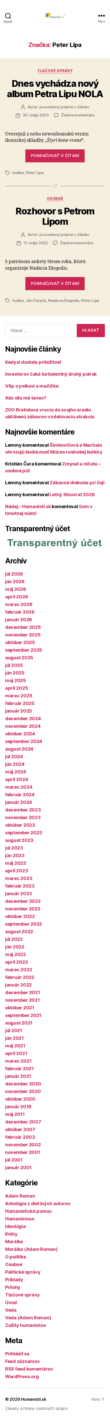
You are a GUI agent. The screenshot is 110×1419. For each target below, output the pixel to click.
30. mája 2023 (36, 115)
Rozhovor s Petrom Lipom (55, 216)
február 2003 (20, 1137)
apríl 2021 (16, 1053)
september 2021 (23, 1015)
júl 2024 (14, 756)
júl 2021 (13, 1030)
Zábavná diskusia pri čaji (77, 482)
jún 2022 (14, 946)
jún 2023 (15, 855)
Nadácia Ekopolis (63, 300)
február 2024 (20, 794)
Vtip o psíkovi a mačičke (32, 386)
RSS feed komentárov (29, 1369)
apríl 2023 (16, 870)
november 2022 (22, 908)
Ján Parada (36, 300)
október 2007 (20, 1129)
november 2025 (23, 634)
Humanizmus (19, 1218)
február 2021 (19, 1068)
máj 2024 (15, 771)
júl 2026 (14, 574)
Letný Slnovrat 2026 (72, 494)
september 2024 (23, 741)
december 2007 (23, 1121)
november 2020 (23, 1091)
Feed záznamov (22, 1361)
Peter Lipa (34, 172)
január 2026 (18, 619)
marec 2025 (18, 695)
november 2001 (22, 1152)
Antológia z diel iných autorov (38, 1203)
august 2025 (19, 657)
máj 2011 (15, 1114)
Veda (11, 1310)
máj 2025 (15, 680)
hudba (18, 172)
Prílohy (12, 1287)
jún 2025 (15, 673)
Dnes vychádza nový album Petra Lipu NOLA (55, 88)
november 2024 (23, 726)
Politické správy (23, 1272)
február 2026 (20, 612)
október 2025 (20, 642)
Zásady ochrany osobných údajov (36, 1408)
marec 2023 (18, 878)
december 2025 (23, 627)
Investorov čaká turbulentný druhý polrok (51, 374)
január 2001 (18, 1167)
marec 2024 (18, 787)
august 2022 (19, 931)
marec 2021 (18, 1061)
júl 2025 (14, 665)
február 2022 (19, 977)
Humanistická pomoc (28, 1211)
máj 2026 (15, 589)
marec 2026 (18, 604)
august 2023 (19, 840)
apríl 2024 (16, 779)
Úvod (11, 1302)
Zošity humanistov (25, 1325)
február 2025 (20, 703)
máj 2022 (15, 954)
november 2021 (22, 1000)
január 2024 (18, 802)
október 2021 (19, 1007)
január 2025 (18, 711)
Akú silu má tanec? (25, 398)
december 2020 (23, 1083)
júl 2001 (14, 1160)
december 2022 (23, 901)
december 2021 (22, 992)
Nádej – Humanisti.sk (28, 506)
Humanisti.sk (33, 1399)
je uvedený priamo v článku (64, 107)
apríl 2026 (16, 596)
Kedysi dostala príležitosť (33, 362)
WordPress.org (22, 1376)
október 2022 (20, 916)
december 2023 (23, 809)
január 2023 (18, 893)
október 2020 (20, 1099)
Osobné (55, 198)
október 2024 (20, 733)
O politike (15, 1256)
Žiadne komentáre (77, 115)
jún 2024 (15, 764)
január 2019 (18, 1106)
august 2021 (18, 1023)
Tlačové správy (55, 70)
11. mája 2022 (36, 242)
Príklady (14, 1279)
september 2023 (23, 832)
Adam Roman (20, 1196)
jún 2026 (15, 581)
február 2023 (20, 886)
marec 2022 (18, 969)
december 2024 (23, 718)
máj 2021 (15, 1045)
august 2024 (19, 749)
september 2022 (23, 924)
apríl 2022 (16, 962)
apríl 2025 (16, 688)
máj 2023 (15, 863)
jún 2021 (14, 1038)
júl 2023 (14, 848)
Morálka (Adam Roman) (31, 1249)
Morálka (14, 1241)
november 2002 (23, 1144)
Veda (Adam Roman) (28, 1317)
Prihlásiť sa (17, 1353)
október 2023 (20, 825)
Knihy (11, 1234)
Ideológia (15, 1226)
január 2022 (18, 985)
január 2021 (18, 1076)
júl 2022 (14, 939)
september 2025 (23, 650)
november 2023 (23, 817)
